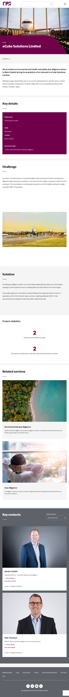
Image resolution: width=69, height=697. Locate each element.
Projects (4, 42)
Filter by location (51, 514)
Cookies (36, 672)
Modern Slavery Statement (49, 672)
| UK (21, 586)
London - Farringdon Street (12, 586)
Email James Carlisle (10, 581)
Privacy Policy (26, 672)
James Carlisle (11, 571)
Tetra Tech (64, 672)
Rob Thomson (11, 637)
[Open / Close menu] (65, 4)
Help (3, 676)
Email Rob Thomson (10, 647)
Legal (17, 672)
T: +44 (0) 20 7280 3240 (10, 578)
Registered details (7, 672)
